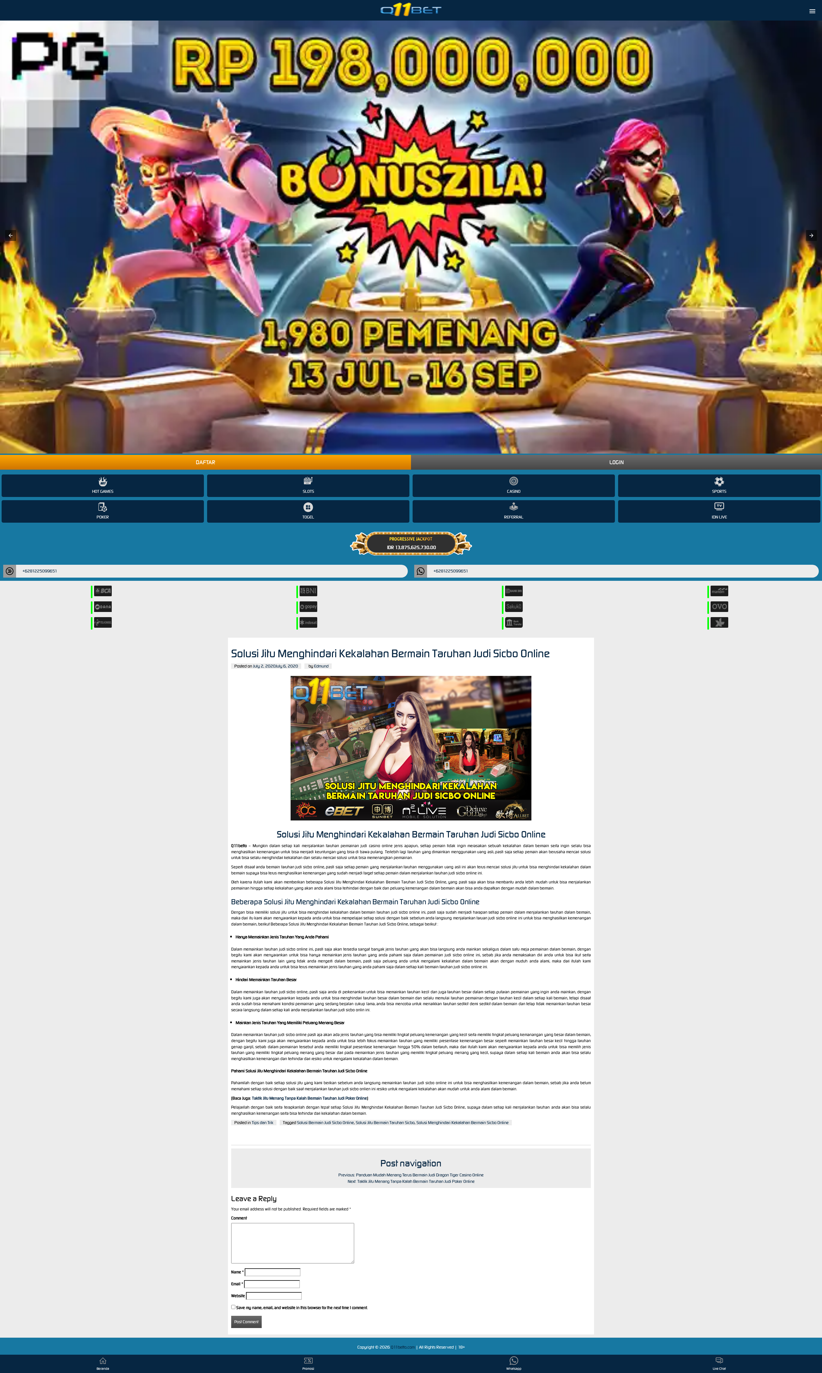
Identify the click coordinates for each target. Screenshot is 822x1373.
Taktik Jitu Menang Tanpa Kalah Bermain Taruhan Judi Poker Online (309, 1098)
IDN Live (719, 517)
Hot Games (102, 491)
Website (238, 1295)
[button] (10, 235)
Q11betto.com (403, 1347)
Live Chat (719, 1369)
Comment (239, 1218)
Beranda (103, 1369)
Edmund (321, 666)
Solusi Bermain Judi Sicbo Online (325, 1122)
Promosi (308, 1369)
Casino (513, 491)
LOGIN (616, 462)
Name (237, 1272)
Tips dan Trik (262, 1122)
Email (237, 1283)
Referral (513, 517)
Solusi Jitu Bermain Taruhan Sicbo (385, 1122)
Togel (308, 517)
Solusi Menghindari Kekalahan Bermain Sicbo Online (462, 1122)
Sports (719, 491)
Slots (308, 491)
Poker (103, 517)
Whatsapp (513, 1369)
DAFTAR (205, 462)
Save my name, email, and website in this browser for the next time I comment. (302, 1307)
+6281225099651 (39, 571)
